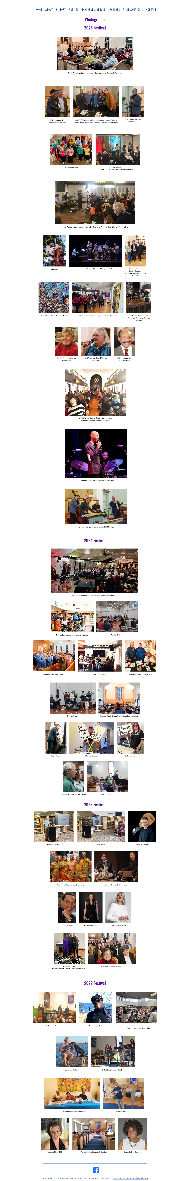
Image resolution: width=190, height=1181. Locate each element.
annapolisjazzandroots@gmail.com (130, 1178)
